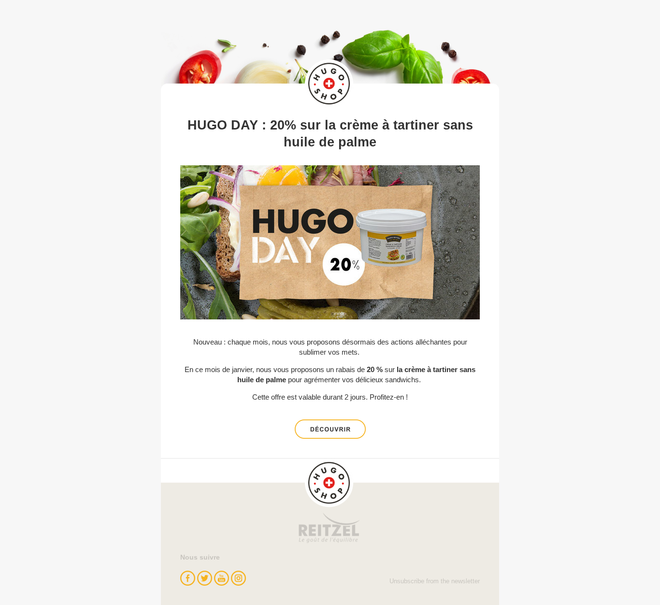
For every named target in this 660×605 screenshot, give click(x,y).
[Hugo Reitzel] (330, 501)
